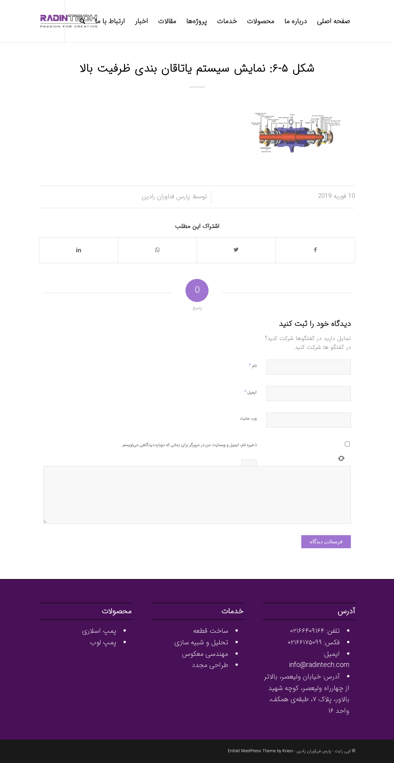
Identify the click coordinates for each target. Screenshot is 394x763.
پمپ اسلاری (99, 630)
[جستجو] (82, 21)
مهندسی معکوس (205, 654)
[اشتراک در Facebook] (315, 250)
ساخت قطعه (210, 630)
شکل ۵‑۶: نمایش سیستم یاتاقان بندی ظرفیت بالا (197, 69)
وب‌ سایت (248, 418)
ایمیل (250, 392)
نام (253, 366)
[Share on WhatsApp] (157, 250)
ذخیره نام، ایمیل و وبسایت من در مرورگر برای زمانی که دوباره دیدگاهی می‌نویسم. (189, 445)
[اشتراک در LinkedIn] (78, 250)
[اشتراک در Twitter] (236, 250)
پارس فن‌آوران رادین (314, 751)
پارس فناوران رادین (166, 197)
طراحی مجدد (210, 665)
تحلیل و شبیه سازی (201, 642)
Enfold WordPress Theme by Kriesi (260, 751)
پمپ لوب (103, 642)
